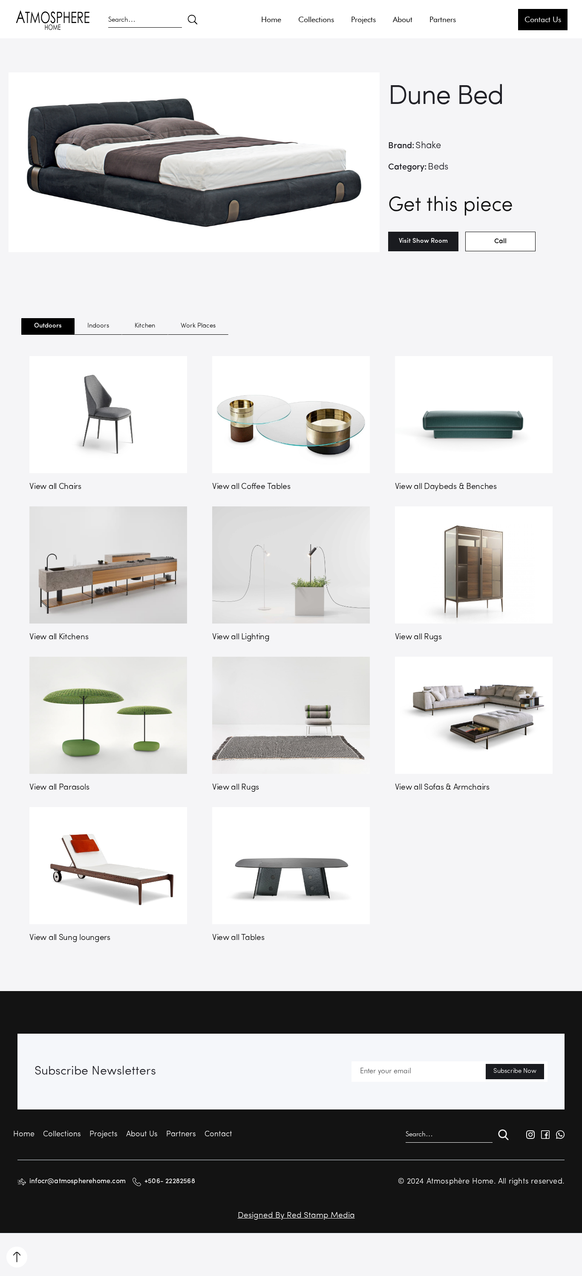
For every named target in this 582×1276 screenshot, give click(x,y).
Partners (442, 19)
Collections (316, 19)
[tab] (48, 326)
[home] (52, 20)
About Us (142, 1134)
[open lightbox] (194, 162)
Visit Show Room (423, 241)
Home (271, 19)
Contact (218, 1134)
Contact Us (542, 19)
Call (500, 241)
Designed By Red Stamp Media (296, 1216)
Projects (363, 19)
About (402, 19)
